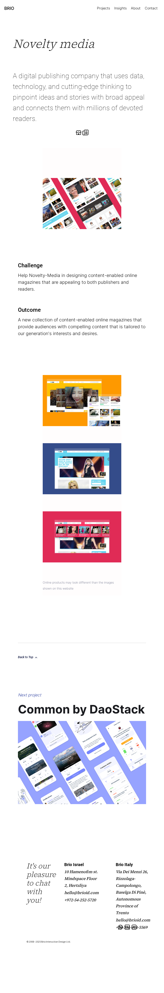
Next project (29, 695)
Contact (151, 8)
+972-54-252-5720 (80, 900)
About (136, 8)
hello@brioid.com (81, 892)
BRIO (9, 8)
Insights (120, 8)
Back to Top (25, 657)
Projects (103, 8)
